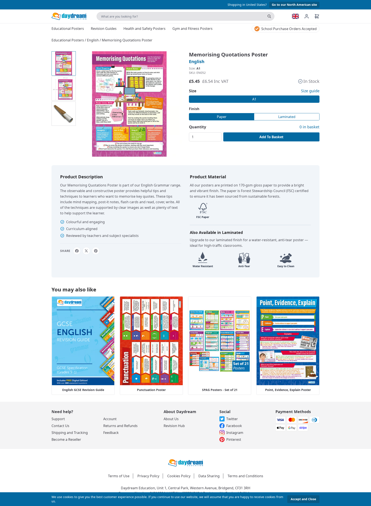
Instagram (234, 432)
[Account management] (309, 16)
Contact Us (60, 425)
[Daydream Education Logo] (185, 462)
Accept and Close (303, 499)
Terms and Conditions (245, 476)
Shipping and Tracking (70, 432)
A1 (254, 99)
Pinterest (233, 439)
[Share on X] (86, 251)
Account (110, 419)
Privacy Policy (148, 476)
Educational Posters (68, 40)
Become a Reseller (66, 439)
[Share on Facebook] (77, 251)
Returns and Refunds (120, 425)
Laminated (286, 116)
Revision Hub (174, 425)
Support (58, 419)
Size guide (310, 90)
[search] (269, 16)
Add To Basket (271, 137)
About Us (171, 419)
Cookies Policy (178, 476)
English (93, 40)
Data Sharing (209, 476)
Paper (222, 116)
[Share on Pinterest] (96, 251)
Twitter (232, 419)
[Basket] (316, 16)
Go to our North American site (294, 5)
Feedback (111, 432)
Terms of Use (118, 476)
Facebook (234, 425)
